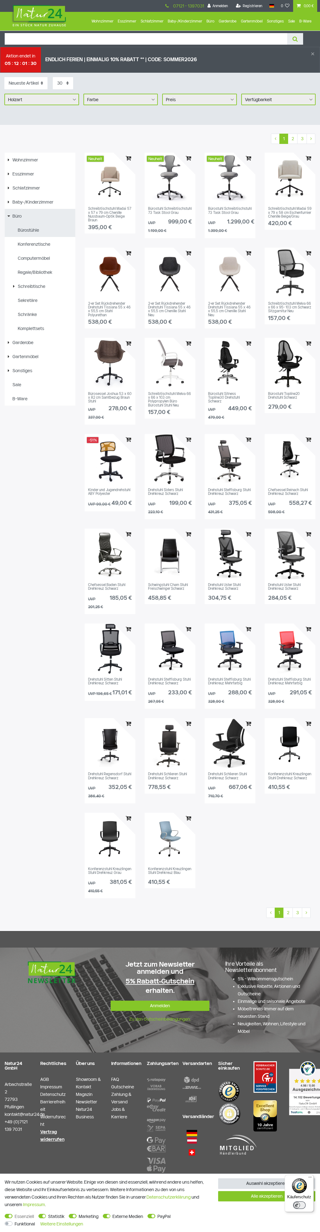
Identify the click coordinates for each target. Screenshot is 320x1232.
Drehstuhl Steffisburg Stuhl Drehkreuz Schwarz (229, 491)
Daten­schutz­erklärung (169, 1197)
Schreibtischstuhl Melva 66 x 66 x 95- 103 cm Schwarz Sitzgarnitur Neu (289, 307)
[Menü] (310, 1178)
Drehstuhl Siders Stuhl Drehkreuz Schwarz (165, 491)
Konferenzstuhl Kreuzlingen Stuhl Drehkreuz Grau (109, 871)
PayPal (164, 1216)
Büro (210, 21)
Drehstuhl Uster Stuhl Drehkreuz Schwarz (224, 586)
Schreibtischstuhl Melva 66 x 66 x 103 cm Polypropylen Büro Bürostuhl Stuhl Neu (169, 399)
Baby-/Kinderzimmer (185, 21)
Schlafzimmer (152, 21)
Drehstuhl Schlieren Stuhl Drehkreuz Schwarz (167, 776)
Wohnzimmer (102, 21)
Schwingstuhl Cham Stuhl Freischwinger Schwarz (168, 586)
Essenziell (24, 1216)
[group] (110, 178)
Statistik (56, 1216)
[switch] (299, 1205)
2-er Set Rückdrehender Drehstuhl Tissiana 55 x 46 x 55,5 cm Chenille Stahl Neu (169, 309)
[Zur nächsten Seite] (311, 139)
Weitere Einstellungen (61, 1223)
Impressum (34, 1204)
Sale (291, 21)
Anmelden (160, 1005)
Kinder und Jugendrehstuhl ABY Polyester (109, 491)
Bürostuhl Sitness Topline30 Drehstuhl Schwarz (224, 397)
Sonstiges (275, 21)
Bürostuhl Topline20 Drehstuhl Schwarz (284, 395)
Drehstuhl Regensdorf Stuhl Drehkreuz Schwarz (109, 776)
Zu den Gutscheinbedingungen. (160, 1019)
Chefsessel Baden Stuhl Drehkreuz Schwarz (106, 586)
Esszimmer (127, 21)
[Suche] (295, 39)
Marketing (88, 1216)
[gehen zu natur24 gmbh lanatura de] (265, 1076)
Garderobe (228, 21)
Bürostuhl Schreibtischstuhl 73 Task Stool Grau (170, 210)
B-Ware (305, 21)
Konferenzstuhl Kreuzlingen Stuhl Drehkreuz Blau (169, 871)
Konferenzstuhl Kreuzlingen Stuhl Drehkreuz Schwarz (289, 776)
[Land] (271, 6)
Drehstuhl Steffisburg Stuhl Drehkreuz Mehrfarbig (229, 681)
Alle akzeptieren (266, 1196)
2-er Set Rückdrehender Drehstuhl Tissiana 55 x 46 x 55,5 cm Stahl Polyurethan (109, 309)
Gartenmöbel (251, 21)
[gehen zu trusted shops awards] (265, 1115)
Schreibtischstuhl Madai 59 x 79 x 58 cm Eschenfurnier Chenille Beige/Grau (290, 212)
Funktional (25, 1223)
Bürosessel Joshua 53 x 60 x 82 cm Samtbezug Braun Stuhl (110, 397)
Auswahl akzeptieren (266, 1183)
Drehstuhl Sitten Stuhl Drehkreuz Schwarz (105, 681)
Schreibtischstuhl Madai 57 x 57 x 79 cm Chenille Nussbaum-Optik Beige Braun (109, 214)
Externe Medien (127, 1216)
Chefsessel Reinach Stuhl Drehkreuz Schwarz (288, 491)
